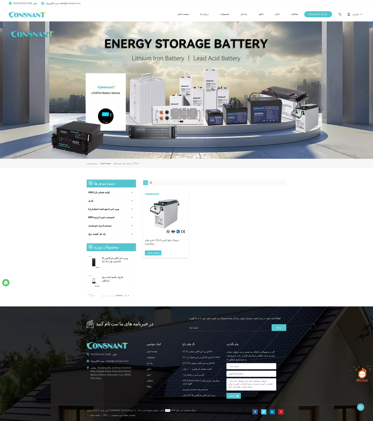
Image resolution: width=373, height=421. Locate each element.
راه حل (244, 14)
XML (105, 415)
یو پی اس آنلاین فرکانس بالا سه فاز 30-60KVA (115, 260)
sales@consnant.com (70, 3)
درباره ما (204, 14)
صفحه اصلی (183, 14)
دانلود (261, 14)
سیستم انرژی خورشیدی (99, 225)
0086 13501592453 (22, 3)
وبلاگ (149, 386)
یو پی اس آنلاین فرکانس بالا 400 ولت (199, 395)
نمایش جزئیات (153, 252)
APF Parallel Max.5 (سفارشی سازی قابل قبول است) (201, 382)
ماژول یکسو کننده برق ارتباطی (112, 279)
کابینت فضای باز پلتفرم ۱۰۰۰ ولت (197, 369)
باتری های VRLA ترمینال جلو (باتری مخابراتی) (162, 242)
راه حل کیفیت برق (97, 234)
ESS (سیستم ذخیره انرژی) (101, 217)
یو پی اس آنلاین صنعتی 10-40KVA (197, 351)
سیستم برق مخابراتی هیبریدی (195, 389)
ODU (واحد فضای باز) (99, 192)
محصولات (224, 14)
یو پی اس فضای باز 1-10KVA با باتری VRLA (201, 357)
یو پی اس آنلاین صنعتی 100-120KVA (198, 363)
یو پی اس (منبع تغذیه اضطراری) (103, 209)
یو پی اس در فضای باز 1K (193, 374)
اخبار (277, 14)
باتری (90, 200)
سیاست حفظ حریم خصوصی (123, 415)
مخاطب (294, 14)
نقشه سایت (95, 415)
